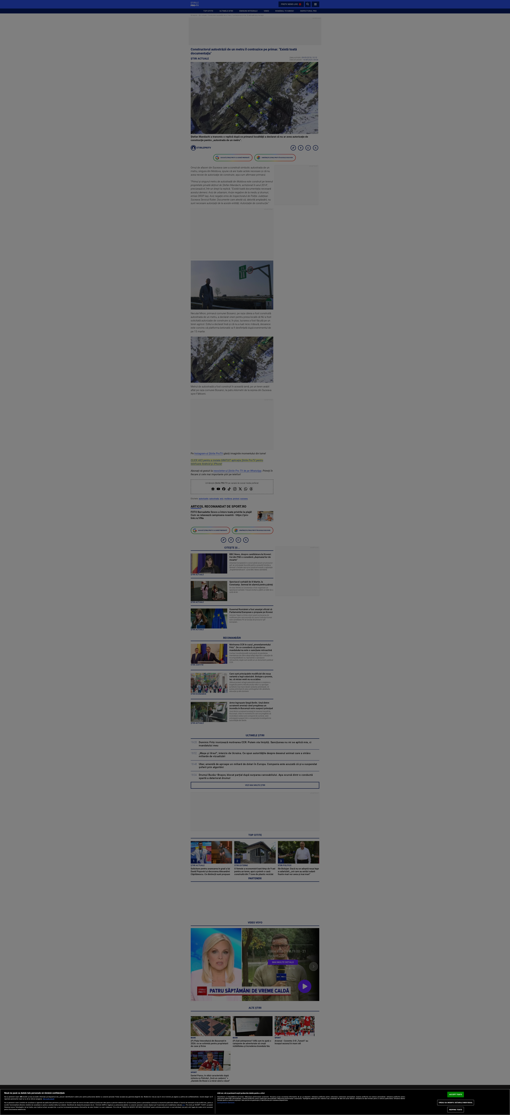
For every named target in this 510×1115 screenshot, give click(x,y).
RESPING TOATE (455, 1110)
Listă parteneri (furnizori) (225, 1103)
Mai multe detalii (48, 1099)
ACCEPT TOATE (455, 1095)
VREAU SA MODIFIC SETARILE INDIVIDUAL (456, 1103)
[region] (255, 1102)
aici (183, 1105)
